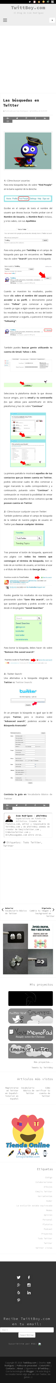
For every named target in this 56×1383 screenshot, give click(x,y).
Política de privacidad (27, 1365)
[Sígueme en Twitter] (18, 1277)
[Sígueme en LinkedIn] (29, 1292)
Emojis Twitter (44, 1191)
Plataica (47, 1224)
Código (48, 1177)
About (20, 1368)
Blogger (30, 1371)
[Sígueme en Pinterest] (18, 1300)
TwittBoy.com (28, 7)
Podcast (48, 1229)
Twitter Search (24, 682)
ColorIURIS (44, 1365)
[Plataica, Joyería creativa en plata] (28, 948)
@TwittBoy (34, 111)
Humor (49, 1201)
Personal (47, 1219)
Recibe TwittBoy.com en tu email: (26, 1321)
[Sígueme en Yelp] (18, 1292)
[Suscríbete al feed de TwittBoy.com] (42, 1344)
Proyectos (47, 1234)
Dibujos (48, 1187)
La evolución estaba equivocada (34, 1205)
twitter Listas (44, 1248)
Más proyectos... (43, 1062)
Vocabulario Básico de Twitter (27, 1090)
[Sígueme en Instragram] (29, 1285)
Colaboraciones (44, 1182)
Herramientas (45, 1196)
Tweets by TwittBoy (42, 1067)
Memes (49, 1210)
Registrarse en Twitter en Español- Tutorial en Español (11, 1093)
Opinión (48, 1215)
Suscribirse (26, 1335)
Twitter (8, 845)
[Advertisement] (28, 55)
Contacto (10, 1368)
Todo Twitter (32, 842)
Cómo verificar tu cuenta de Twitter (43, 1091)
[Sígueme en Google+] (18, 1285)
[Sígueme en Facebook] (29, 1277)
